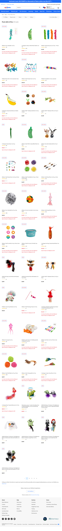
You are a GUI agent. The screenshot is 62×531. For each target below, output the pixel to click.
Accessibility (19, 511)
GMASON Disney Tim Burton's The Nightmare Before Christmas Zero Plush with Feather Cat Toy (11, 438)
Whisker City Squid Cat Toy (7, 339)
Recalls (15, 524)
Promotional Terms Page (35, 494)
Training (33, 508)
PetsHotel (33, 504)
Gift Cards (4, 508)
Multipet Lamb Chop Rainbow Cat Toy (9, 306)
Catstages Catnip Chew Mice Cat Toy (48, 373)
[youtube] (15, 519)
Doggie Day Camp (35, 506)
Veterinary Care (35, 511)
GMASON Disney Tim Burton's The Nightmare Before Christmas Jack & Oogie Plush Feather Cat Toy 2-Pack (50, 406)
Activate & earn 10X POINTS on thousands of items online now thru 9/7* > (30, 1)
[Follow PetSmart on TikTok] (12, 519)
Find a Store (48, 502)
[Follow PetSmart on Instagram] (6, 519)
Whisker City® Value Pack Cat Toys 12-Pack (10, 177)
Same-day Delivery (50, 506)
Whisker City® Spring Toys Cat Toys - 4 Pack (50, 45)
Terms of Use (19, 524)
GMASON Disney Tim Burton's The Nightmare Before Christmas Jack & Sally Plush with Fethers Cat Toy (50, 438)
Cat (2, 14)
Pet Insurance (34, 513)
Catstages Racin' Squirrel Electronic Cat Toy (10, 405)
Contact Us (19, 504)
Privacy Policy (25, 524)
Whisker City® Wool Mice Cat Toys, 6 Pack (49, 177)
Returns (18, 508)
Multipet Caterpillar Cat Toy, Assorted (48, 78)
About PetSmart (5, 502)
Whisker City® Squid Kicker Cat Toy (48, 210)
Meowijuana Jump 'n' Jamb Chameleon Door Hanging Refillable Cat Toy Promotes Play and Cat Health (30, 406)
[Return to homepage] (8, 7)
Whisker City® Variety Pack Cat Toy (29, 78)
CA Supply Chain (39, 524)
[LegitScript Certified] (45, 519)
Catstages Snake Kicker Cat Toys (8, 143)
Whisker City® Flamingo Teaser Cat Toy (29, 306)
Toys (6, 14)
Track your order (10, 4)
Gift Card (3, 4)
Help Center (19, 502)
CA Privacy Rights (46, 524)
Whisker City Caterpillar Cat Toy (8, 45)
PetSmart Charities (5, 515)
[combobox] (28, 7)
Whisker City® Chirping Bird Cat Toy (29, 373)
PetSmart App (4, 513)
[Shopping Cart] (59, 8)
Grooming (33, 502)
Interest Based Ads (31, 524)
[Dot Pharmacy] (53, 518)
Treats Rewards (5, 506)
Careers (3, 504)
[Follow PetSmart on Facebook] (3, 519)
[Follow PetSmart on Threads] (9, 519)
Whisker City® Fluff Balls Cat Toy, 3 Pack (10, 373)
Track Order (19, 506)
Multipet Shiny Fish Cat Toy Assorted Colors (10, 78)
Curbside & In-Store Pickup (51, 504)
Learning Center (5, 511)
